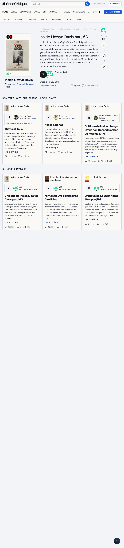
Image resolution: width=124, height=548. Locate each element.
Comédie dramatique (64, 29)
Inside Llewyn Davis (19, 80)
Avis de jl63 (44, 32)
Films (52, 29)
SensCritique (44, 29)
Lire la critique (11, 152)
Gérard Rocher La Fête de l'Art (108, 116)
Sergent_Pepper (26, 116)
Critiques (93, 29)
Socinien (63, 116)
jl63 (65, 72)
